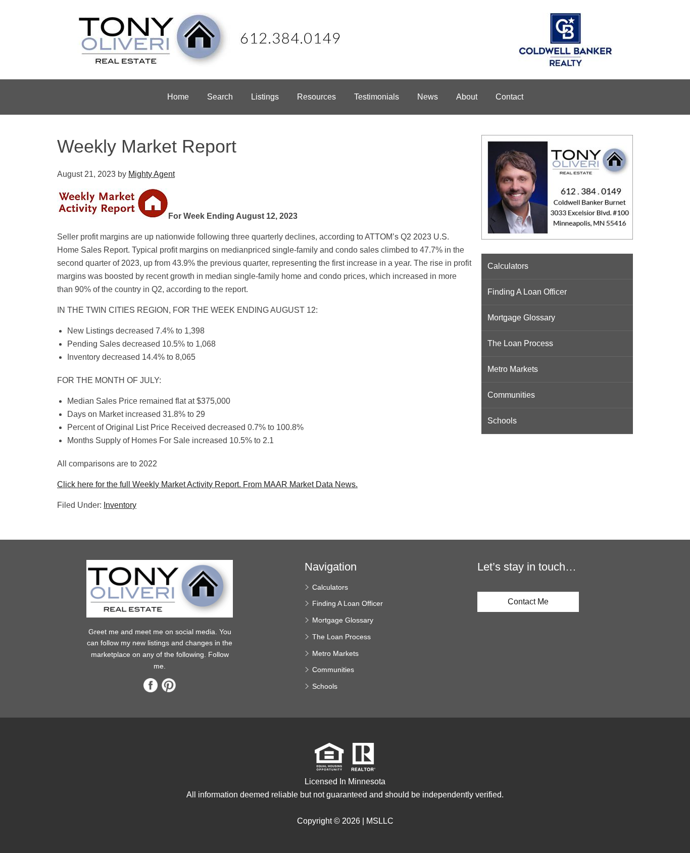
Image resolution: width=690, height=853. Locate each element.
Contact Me (528, 601)
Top (678, 827)
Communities (511, 395)
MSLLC (379, 821)
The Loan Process (520, 343)
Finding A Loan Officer (527, 292)
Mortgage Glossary (521, 317)
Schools (502, 420)
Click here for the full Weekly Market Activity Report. (149, 484)
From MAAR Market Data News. (299, 484)
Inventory (120, 505)
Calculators (507, 266)
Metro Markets (512, 369)
